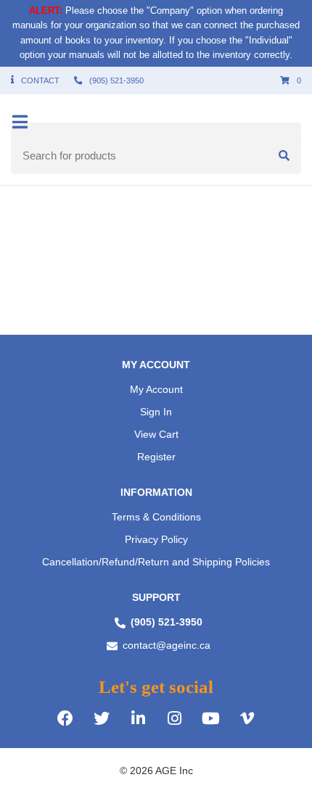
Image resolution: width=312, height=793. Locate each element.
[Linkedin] (138, 717)
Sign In (156, 412)
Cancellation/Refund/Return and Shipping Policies (156, 562)
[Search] (284, 155)
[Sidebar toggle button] (20, 122)
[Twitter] (101, 717)
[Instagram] (174, 717)
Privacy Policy (156, 539)
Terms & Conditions (156, 517)
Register (156, 456)
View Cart (156, 434)
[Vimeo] (247, 717)
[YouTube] (210, 717)
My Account (156, 389)
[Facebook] (65, 717)
